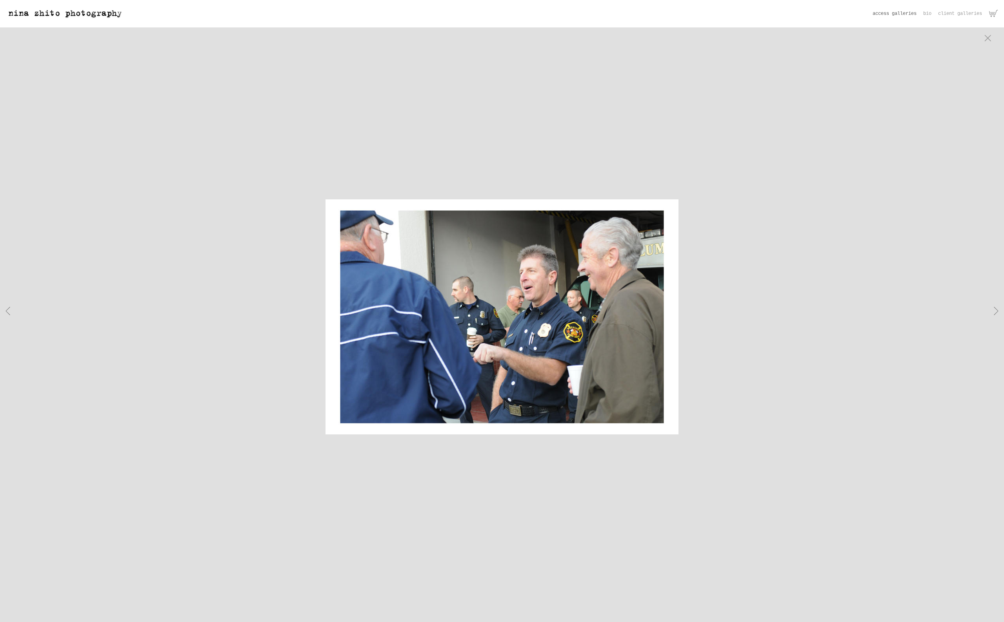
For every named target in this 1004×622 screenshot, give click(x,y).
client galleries (960, 13)
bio (927, 13)
